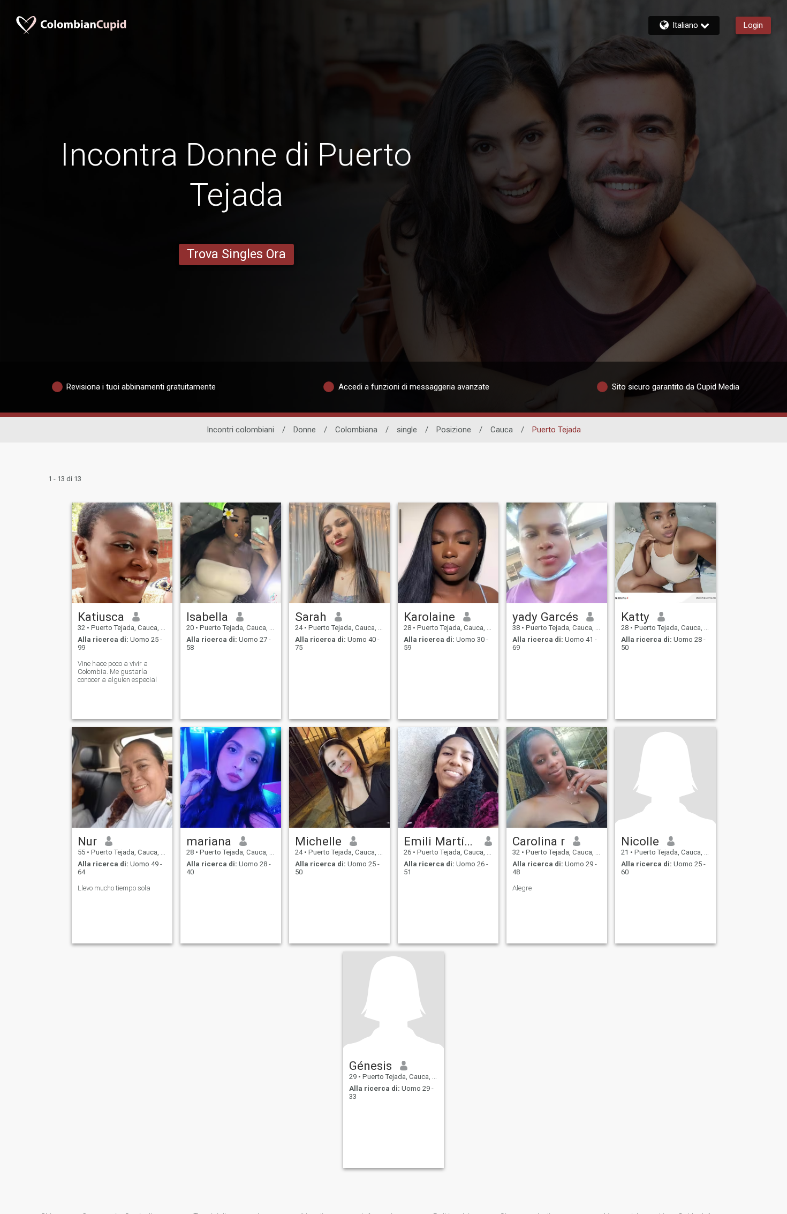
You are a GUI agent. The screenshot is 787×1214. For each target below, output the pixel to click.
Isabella (207, 617)
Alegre (522, 888)
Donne (304, 429)
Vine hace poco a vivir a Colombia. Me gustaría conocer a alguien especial (117, 672)
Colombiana (356, 429)
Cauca (501, 429)
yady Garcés (545, 617)
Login (753, 25)
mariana (208, 841)
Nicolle (640, 841)
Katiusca (101, 617)
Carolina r (538, 841)
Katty (635, 617)
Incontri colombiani (240, 429)
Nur (87, 841)
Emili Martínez (440, 841)
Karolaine (429, 617)
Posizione (453, 429)
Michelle (318, 841)
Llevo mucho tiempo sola (114, 888)
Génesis (370, 1066)
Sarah (311, 617)
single (407, 429)
